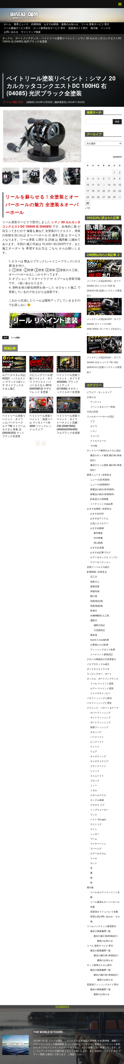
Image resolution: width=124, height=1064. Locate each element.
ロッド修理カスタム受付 (99, 965)
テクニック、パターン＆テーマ (103, 707)
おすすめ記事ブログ (100, 552)
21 (109, 190)
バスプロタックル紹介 (98, 664)
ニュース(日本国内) (100, 479)
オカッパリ (96, 732)
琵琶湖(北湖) (96, 600)
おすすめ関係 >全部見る (99, 508)
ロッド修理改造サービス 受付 (49, 28)
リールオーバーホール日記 (100, 416)
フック (93, 814)
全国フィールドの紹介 (98, 566)
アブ (92, 421)
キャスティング (98, 756)
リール (93, 858)
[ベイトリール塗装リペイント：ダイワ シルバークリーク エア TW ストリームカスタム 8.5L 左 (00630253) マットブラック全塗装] (14, 405)
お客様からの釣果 (99, 644)
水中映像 (98, 537)
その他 (93, 445)
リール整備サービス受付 (17, 28)
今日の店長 (92, 411)
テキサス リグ (97, 804)
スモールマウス (98, 795)
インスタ (105, 28)
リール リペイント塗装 (102, 683)
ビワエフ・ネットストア (99, 392)
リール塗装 (15, 337)
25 (93, 197)
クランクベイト (98, 766)
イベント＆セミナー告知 (102, 406)
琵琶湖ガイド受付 (78, 28)
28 (109, 197)
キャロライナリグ (99, 761)
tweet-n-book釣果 (99, 639)
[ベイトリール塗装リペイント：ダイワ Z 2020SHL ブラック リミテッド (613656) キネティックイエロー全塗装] (68, 364)
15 (114, 184)
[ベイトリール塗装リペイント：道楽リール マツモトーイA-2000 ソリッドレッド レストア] (41, 405)
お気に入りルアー (99, 523)
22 (114, 190)
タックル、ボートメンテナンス (20, 38)
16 (119, 184)
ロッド (93, 863)
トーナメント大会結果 (101, 503)
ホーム (7, 24)
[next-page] (43, 443)
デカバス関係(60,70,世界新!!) (101, 659)
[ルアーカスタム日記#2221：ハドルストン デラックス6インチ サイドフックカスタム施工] (14, 364)
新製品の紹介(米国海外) (102, 494)
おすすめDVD (97, 513)
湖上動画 (98, 542)
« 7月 (87, 208)
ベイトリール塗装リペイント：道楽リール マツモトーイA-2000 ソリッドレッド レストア (41, 422)
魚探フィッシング (99, 727)
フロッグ (94, 780)
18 (93, 190)
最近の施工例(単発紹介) (106, 935)
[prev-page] (37, 443)
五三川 (93, 576)
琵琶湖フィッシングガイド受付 (103, 984)
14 (109, 184)
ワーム (93, 838)
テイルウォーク (98, 440)
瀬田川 (93, 620)
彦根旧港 (94, 586)
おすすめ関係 (51, 24)
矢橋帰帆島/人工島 (99, 615)
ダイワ (93, 426)
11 (93, 184)
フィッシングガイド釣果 (102, 649)
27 (103, 197)
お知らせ (91, 397)
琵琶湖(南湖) (96, 605)
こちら (53, 248)
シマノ (93, 431)
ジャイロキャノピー (100, 693)
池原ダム (94, 581)
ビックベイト (97, 741)
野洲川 (93, 610)
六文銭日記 (99, 630)
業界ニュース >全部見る (99, 474)
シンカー (94, 834)
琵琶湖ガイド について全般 (104, 911)
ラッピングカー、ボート (99, 673)
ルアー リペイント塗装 (102, 688)
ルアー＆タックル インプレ (104, 557)
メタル (93, 790)
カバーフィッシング (100, 712)
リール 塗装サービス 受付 (95, 24)
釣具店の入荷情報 (99, 499)
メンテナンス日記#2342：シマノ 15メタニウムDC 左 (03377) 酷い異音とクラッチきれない (103, 237)
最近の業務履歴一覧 (100, 931)
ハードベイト (97, 736)
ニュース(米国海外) (100, 484)
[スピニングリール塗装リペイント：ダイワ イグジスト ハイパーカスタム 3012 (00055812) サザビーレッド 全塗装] (41, 364)
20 (103, 190)
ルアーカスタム (98, 853)
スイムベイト (97, 775)
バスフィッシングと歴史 (99, 702)
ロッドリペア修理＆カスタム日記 (104, 450)
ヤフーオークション (100, 562)
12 (98, 184)
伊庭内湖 (94, 591)
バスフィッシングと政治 (99, 698)
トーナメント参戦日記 (101, 654)
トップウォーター (99, 809)
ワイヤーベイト (98, 843)
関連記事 (10, 348)
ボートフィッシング (100, 722)
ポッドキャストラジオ (98, 668)
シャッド (94, 770)
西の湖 (93, 596)
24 (87, 197)
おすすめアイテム (99, 518)
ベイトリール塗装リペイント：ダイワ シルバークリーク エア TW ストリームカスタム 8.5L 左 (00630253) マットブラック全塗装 (14, 426)
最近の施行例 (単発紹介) (106, 955)
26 (98, 197)
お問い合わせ (11, 31)
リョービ (94, 435)
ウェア (93, 751)
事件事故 (98, 533)
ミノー (93, 785)
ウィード (94, 746)
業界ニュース (21, 24)
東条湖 (93, 634)
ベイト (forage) (98, 819)
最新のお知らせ (69, 24)
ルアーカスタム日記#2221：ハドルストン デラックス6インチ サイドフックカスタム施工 (14, 381)
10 (87, 184)
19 (98, 190)
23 (119, 190)
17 (87, 190)
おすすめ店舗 (97, 547)
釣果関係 (36, 24)
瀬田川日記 (99, 625)
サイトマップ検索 (31, 31)
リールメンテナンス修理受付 (101, 926)
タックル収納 (97, 800)
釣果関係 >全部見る (97, 571)
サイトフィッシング (100, 717)
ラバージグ (96, 848)
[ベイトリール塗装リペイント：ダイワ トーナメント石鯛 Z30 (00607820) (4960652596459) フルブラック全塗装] (68, 405)
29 (114, 197)
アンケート (96, 401)
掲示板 (94, 28)
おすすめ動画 (97, 528)
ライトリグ (96, 824)
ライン (93, 829)
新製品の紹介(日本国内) (102, 489)
